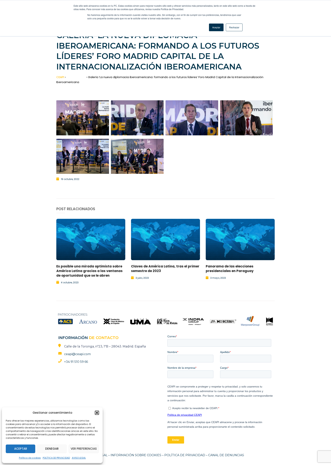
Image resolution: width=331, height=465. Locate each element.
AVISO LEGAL (79, 457)
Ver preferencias (84, 449)
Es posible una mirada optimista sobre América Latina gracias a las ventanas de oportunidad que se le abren (89, 271)
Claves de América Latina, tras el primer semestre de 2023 (165, 268)
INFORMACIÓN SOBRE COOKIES (136, 455)
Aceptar (20, 449)
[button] (97, 413)
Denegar (52, 449)
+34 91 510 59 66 (76, 362)
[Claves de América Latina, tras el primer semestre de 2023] (165, 239)
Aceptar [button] (216, 27)
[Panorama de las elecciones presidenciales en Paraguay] (240, 239)
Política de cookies (30, 457)
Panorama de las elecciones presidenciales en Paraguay (230, 268)
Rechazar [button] (234, 27)
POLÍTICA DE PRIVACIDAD (56, 457)
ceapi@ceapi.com (77, 354)
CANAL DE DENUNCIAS (226, 455)
